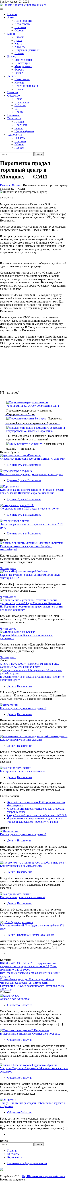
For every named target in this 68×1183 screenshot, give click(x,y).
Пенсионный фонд (26, 85)
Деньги (11, 76)
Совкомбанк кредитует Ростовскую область (27, 979)
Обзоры (19, 30)
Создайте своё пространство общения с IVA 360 (37, 815)
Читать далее (8, 568)
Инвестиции (22, 63)
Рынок (19, 128)
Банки (11, 33)
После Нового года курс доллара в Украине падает (31, 474)
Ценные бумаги (24, 131)
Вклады (19, 37)
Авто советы (22, 23)
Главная (12, 14)
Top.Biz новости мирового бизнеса (43, 1176)
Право (18, 98)
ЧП (16, 108)
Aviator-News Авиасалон (15, 998)
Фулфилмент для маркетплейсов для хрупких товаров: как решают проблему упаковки (35, 820)
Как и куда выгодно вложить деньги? (23, 708)
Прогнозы (21, 124)
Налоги (19, 82)
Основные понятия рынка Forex (20, 666)
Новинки (20, 27)
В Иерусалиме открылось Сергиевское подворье (30, 1033)
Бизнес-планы (23, 59)
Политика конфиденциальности (27, 1163)
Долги (18, 40)
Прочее (19, 53)
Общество (13, 95)
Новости (12, 92)
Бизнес (11, 56)
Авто (10, 17)
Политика (13, 115)
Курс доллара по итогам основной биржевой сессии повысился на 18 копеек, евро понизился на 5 (32, 491)
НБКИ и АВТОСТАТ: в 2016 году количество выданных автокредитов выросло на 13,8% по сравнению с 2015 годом (28, 966)
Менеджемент (23, 66)
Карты (18, 43)
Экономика (14, 118)
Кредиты (20, 46)
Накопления (22, 79)
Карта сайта (14, 1157)
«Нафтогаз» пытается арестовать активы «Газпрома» (32, 458)
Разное (19, 72)
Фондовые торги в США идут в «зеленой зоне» (29, 508)
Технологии (14, 134)
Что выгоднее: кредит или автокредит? (24, 982)
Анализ (19, 121)
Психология (22, 102)
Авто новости (23, 20)
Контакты (13, 1153)
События (20, 105)
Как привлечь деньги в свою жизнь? (22, 771)
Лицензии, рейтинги (27, 50)
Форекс (19, 69)
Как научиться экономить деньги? (21, 739)
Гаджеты (20, 137)
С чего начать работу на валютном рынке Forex (29, 663)
